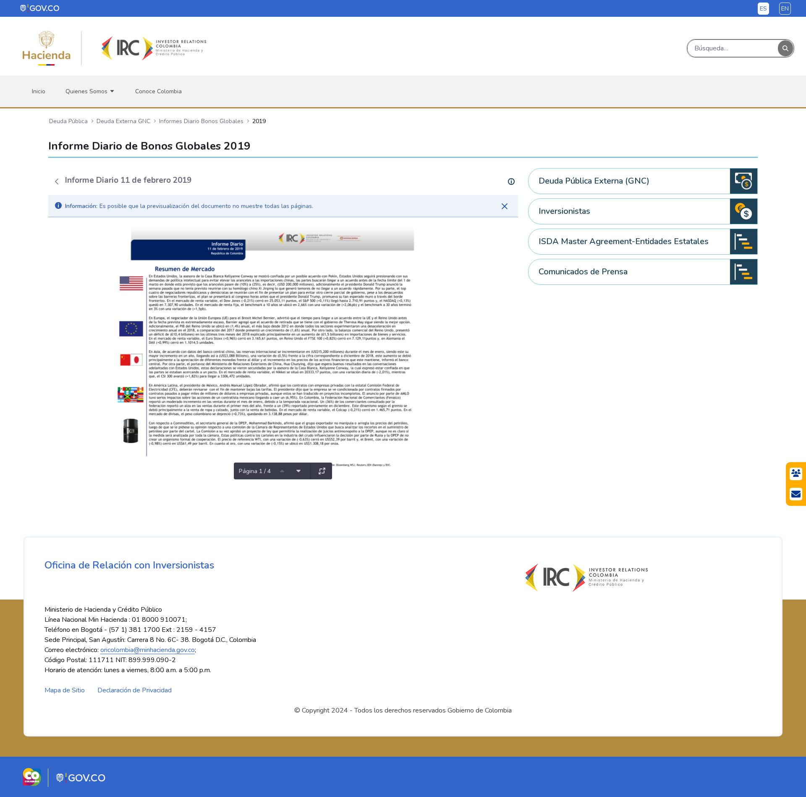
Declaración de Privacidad (134, 690)
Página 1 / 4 (255, 471)
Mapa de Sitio (64, 690)
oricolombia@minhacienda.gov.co (147, 650)
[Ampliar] (322, 471)
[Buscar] (785, 48)
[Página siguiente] (298, 471)
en (785, 9)
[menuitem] (39, 91)
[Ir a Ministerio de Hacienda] (46, 48)
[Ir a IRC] (152, 48)
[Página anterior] (282, 471)
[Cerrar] (504, 206)
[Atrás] (56, 181)
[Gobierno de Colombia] (40, 8)
